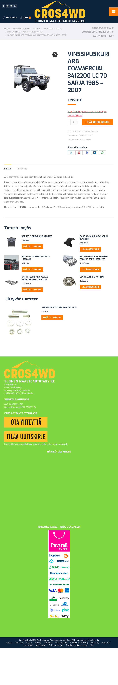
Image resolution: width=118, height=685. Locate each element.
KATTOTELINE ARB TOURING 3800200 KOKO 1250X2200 (94, 258)
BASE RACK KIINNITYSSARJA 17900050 (36, 258)
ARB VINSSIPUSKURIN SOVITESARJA (59, 307)
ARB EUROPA (85, 139)
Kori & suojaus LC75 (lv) (85, 131)
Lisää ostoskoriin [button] (32, 246)
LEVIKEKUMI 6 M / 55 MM (92, 276)
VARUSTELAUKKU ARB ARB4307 (37, 236)
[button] (55, 54)
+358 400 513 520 (12, 393)
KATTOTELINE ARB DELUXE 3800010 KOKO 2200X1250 (35, 278)
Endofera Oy (93, 640)
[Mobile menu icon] (113, 11)
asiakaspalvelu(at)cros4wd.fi (17, 390)
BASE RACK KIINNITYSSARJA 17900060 (94, 237)
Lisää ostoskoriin (97, 122)
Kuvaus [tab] (7, 168)
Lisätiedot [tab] (22, 168)
